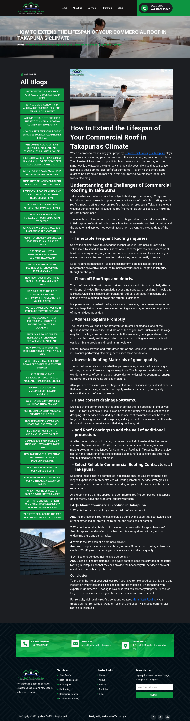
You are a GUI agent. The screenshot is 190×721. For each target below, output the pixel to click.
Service (92, 8)
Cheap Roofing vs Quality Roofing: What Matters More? (42, 493)
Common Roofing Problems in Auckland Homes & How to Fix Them (42, 444)
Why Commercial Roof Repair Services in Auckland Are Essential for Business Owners (42, 148)
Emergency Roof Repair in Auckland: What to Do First (42, 433)
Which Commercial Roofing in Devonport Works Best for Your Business (42, 364)
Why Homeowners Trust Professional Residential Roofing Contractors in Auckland (42, 322)
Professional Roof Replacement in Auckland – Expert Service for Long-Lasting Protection (42, 161)
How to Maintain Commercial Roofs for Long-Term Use (42, 423)
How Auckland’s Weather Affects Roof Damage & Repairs (42, 206)
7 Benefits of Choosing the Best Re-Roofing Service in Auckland (42, 516)
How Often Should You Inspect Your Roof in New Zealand (42, 403)
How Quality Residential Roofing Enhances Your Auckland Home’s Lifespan (42, 134)
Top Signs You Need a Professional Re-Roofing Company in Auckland (42, 254)
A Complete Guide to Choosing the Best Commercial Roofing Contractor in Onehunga (42, 121)
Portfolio (107, 8)
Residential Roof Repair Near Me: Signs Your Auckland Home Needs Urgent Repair (42, 194)
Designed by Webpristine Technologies (108, 716)
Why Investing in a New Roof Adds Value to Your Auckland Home (42, 94)
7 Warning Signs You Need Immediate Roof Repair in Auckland (42, 391)
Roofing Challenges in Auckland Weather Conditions (42, 413)
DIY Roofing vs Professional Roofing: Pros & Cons (42, 469)
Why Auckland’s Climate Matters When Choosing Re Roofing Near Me (42, 268)
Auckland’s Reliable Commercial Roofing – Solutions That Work (42, 183)
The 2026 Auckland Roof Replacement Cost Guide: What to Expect (42, 218)
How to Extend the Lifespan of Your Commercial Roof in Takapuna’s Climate (42, 457)
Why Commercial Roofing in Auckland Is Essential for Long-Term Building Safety (42, 108)
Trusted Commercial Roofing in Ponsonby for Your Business (42, 309)
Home (64, 8)
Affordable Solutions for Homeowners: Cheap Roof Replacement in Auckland (42, 337)
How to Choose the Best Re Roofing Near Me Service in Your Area (42, 351)
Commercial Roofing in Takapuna (145, 153)
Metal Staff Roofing (144, 599)
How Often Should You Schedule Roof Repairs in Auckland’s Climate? (42, 241)
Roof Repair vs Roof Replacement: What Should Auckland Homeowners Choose (42, 377)
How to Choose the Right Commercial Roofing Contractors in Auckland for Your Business (42, 296)
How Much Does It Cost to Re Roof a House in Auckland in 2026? (42, 281)
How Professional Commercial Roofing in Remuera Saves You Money (42, 481)
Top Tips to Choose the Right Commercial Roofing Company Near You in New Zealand (42, 504)
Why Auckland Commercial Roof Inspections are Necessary (42, 173)
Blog (120, 8)
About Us (77, 8)
